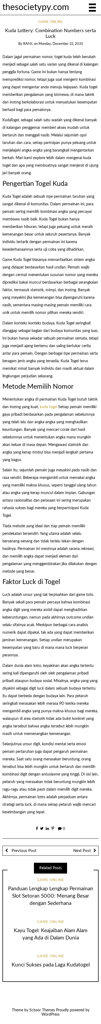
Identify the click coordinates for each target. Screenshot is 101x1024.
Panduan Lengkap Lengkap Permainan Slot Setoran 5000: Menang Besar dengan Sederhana (50, 896)
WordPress (50, 1014)
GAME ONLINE (50, 22)
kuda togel (48, 407)
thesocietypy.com (35, 7)
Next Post (82, 851)
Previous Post (23, 851)
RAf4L (28, 44)
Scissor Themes (42, 1010)
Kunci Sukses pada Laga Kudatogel (51, 965)
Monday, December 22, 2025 (61, 44)
